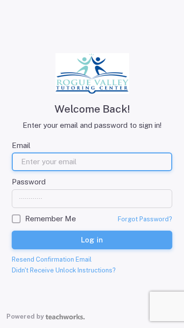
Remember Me (50, 218)
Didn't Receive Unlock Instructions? (64, 270)
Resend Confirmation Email (52, 259)
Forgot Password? (145, 219)
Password (29, 182)
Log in (92, 239)
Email (21, 145)
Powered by (25, 316)
